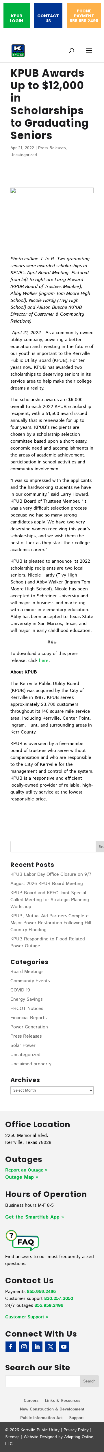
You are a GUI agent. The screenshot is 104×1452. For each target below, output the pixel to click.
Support (76, 1418)
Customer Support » (26, 1317)
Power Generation (29, 1027)
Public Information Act (41, 1418)
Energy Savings (26, 999)
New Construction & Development (52, 1409)
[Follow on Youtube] (63, 1346)
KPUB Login (16, 19)
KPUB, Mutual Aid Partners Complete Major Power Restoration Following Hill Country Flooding (50, 923)
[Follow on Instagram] (23, 1346)
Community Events (30, 981)
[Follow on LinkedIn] (37, 1346)
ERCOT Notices (26, 1008)
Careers (31, 1401)
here (44, 660)
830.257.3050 (58, 1298)
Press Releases (52, 148)
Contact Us (48, 19)
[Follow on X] (50, 1346)
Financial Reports (28, 1018)
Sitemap (12, 1437)
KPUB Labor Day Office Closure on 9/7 (51, 874)
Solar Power (23, 1045)
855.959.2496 (41, 1291)
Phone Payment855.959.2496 (84, 16)
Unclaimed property (30, 1064)
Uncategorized (23, 155)
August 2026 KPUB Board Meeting (46, 883)
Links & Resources (62, 1401)
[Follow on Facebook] (10, 1346)
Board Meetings (26, 971)
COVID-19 (20, 990)
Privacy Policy (76, 1430)
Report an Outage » (26, 1170)
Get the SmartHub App (33, 1217)
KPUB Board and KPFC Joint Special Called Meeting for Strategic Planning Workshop (49, 900)
